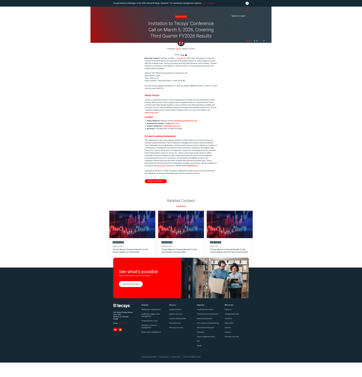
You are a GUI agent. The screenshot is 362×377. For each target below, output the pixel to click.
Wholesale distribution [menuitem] (205, 328)
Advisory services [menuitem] (176, 328)
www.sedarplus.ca (190, 166)
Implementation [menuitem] (175, 309)
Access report (208, 3)
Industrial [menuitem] (200, 332)
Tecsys (178, 49)
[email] (186, 55)
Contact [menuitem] (228, 332)
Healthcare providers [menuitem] (205, 309)
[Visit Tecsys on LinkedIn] (120, 330)
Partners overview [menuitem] (232, 337)
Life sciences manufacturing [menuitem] (208, 323)
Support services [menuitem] (176, 314)
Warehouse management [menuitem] (151, 309)
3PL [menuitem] (198, 341)
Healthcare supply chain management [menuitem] (150, 315)
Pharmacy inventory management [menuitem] (149, 326)
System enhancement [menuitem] (177, 318)
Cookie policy (175, 357)
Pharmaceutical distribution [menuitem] (207, 314)
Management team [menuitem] (232, 314)
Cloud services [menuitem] (175, 323)
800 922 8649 (123, 323)
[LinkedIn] (183, 55)
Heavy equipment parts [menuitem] (206, 337)
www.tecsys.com (151, 113)
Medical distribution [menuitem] (204, 318)
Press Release (181, 17)
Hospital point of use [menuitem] (149, 321)
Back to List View (155, 181)
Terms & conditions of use (192, 357)
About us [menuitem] (228, 309)
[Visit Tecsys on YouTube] (115, 330)
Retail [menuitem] (199, 346)
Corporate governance (148, 357)
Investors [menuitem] (228, 318)
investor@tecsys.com (171, 126)
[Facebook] (181, 55)
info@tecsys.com (172, 123)
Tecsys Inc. (181, 58)
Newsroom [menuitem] (229, 323)
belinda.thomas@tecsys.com (186, 121)
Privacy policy (164, 357)
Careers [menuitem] (228, 328)
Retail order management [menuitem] (151, 332)
